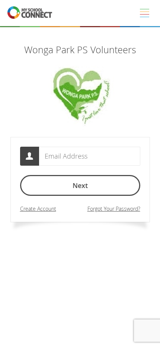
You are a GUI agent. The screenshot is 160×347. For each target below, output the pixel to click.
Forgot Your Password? (113, 208)
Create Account (38, 208)
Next (80, 185)
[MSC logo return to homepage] (29, 13)
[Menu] (144, 13)
